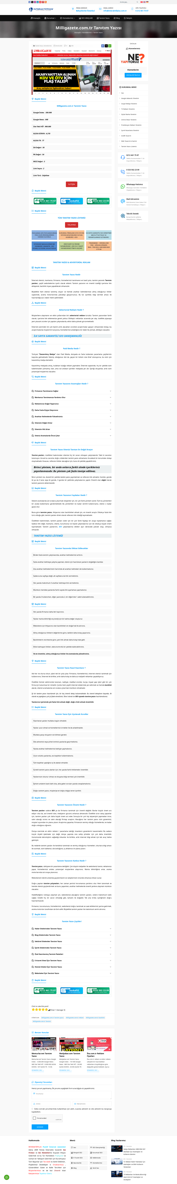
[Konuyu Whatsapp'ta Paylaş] (109, 45)
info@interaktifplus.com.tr (115, 11)
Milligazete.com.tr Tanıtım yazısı (52, 1018)
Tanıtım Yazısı (98, 33)
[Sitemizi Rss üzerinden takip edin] (46, 2)
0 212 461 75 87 (142, 11)
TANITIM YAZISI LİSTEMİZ (48, 535)
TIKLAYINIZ (72, 225)
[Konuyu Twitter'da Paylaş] (106, 45)
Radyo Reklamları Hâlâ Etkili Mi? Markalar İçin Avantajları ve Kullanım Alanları (134, 1151)
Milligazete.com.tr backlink (95, 1018)
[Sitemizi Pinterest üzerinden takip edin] (43, 2)
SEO (60, 527)
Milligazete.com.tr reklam (75, 1018)
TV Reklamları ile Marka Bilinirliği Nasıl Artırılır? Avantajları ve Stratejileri (135, 1177)
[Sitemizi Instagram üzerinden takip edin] (35, 2)
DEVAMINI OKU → (38, 1070)
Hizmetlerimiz (87, 33)
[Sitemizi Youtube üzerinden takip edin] (40, 2)
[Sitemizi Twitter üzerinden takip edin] (32, 2)
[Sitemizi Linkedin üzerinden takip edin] (38, 2)
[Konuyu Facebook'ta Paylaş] (102, 45)
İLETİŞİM (71, 184)
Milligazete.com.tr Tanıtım (42, 1021)
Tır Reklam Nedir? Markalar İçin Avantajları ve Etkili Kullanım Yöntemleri (134, 1164)
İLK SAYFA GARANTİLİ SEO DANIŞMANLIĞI (58, 336)
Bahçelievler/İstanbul (85, 11)
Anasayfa (77, 33)
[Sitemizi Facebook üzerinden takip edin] (30, 2)
